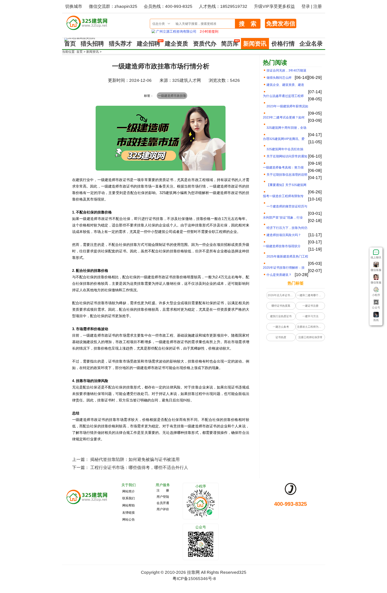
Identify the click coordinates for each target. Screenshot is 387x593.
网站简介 (128, 491)
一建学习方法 (310, 316)
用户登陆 (163, 496)
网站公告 (128, 519)
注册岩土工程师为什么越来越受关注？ (311, 326)
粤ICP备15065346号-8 (194, 578)
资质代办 (204, 43)
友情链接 (128, 512)
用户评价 (163, 509)
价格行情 (283, 43)
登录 (305, 6)
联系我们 (128, 498)
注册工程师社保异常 (310, 337)
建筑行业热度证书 (281, 316)
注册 (317, 6)
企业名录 (311, 43)
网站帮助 (128, 505)
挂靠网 (193, 572)
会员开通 (163, 503)
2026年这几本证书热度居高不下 (282, 295)
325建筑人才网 (186, 80)
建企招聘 (148, 43)
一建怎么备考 (281, 326)
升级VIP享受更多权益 (274, 6)
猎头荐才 (120, 43)
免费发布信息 (280, 24)
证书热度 (280, 337)
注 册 (163, 490)
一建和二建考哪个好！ (310, 295)
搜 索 (247, 24)
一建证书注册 (310, 305)
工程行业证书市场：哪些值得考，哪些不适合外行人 (139, 467)
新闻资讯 (255, 43)
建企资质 (176, 43)
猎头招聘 (92, 43)
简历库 (230, 43)
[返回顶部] (376, 324)
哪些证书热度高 (280, 305)
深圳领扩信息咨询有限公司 (176, 31)
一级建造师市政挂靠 (172, 95)
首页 (70, 43)
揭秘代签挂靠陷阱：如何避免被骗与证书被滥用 (135, 459)
